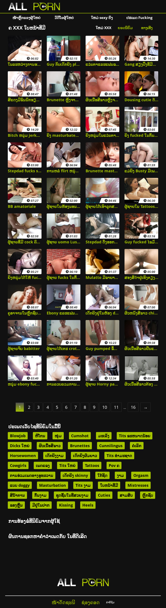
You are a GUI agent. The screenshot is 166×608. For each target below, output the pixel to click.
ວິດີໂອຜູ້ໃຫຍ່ (64, 17)
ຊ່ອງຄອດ (90, 602)
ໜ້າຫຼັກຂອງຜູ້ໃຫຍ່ (27, 17)
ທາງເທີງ (147, 27)
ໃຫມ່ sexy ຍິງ (102, 17)
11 (116, 407)
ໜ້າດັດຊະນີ (63, 602)
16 (133, 407)
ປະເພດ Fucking (139, 17)
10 (104, 407)
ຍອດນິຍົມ (125, 27)
